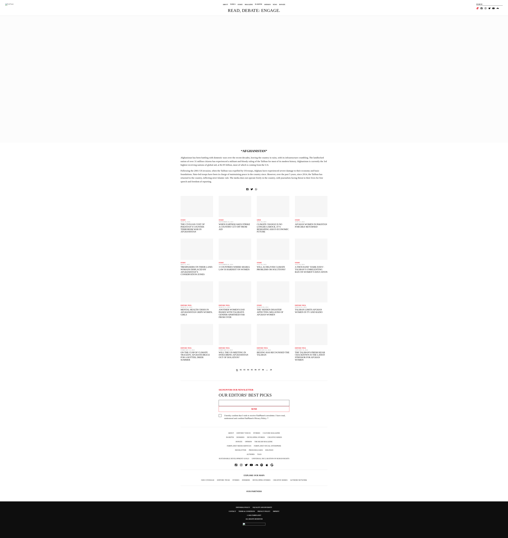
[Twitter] (489, 8)
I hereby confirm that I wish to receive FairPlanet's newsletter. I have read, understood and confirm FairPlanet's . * (254, 416)
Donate (282, 4)
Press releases (256, 450)
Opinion (267, 4)
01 (237, 370)
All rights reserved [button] (254, 519)
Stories (256, 433)
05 (252, 370)
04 (248, 370)
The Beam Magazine (263, 442)
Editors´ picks (223, 480)
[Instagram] (485, 8)
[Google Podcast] (272, 465)
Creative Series (274, 437)
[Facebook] (481, 8)
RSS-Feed (269, 450)
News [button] (275, 4)
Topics (232, 4)
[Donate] (477, 8)
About (225, 4)
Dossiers (240, 437)
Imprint (276, 511)
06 (256, 370)
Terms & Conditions (247, 511)
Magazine (249, 4)
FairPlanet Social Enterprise (267, 446)
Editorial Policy (243, 507)
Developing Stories (256, 437)
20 (271, 370)
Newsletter (240, 450)
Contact (232, 511)
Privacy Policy (260, 418)
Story (240, 4)
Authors (251, 454)
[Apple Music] (267, 465)
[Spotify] (261, 465)
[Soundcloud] (497, 8)
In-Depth (258, 4)
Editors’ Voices (244, 433)
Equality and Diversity (262, 507)
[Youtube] (493, 8)
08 (263, 370)
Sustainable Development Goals (234, 459)
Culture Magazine (271, 433)
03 (244, 370)
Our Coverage (207, 480)
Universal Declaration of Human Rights (270, 459)
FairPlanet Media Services (239, 446)
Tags (259, 454)
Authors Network (298, 480)
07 (259, 370)
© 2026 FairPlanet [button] (254, 515)
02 (241, 370)
